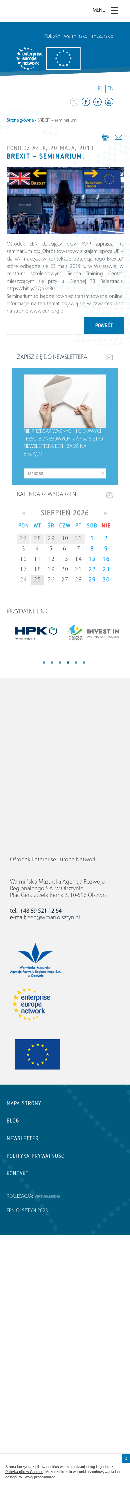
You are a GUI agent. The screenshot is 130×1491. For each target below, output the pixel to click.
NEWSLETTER (23, 1138)
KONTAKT (18, 1173)
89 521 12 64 (46, 911)
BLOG (13, 1121)
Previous (46, 663)
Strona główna (20, 120)
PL (100, 88)
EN (110, 88)
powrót (104, 326)
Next (80, 663)
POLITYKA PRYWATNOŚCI (36, 1156)
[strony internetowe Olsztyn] (47, 1196)
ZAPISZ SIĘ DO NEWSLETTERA (52, 358)
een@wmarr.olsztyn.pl (53, 918)
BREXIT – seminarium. (46, 156)
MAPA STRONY (24, 1103)
